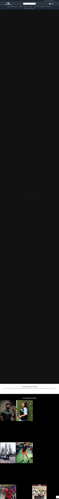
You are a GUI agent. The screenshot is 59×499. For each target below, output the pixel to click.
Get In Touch (27, 8)
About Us (32, 8)
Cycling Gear (37, 6)
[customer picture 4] (8, 463)
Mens (16, 6)
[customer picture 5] (24, 463)
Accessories (43, 6)
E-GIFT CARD (49, 6)
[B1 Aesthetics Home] (8, 3)
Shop (9, 6)
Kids (31, 6)
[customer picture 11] (8, 421)
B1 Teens (26, 6)
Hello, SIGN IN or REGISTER (49, 0)
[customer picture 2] (24, 421)
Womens (21, 6)
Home (13, 6)
